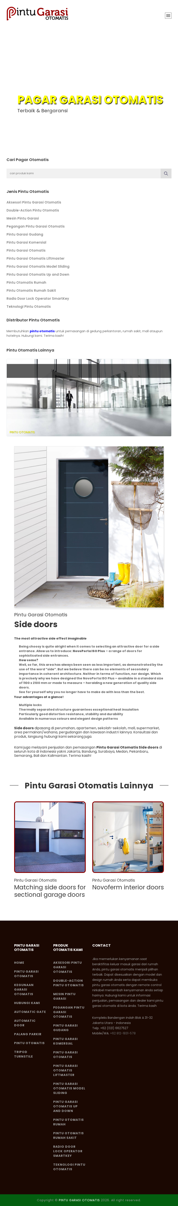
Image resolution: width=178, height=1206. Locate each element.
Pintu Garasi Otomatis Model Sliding (38, 266)
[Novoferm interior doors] (128, 837)
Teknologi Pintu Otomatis (29, 306)
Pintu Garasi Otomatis (26, 250)
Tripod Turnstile (23, 1054)
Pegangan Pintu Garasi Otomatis (36, 226)
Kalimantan (57, 755)
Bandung (89, 751)
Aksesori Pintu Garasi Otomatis (34, 202)
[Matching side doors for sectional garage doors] (50, 837)
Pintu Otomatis (29, 1043)
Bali (36, 755)
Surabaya (106, 751)
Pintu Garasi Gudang (25, 234)
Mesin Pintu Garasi (23, 218)
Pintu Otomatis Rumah (26, 282)
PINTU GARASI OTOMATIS (79, 1200)
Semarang (23, 755)
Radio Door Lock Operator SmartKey (38, 298)
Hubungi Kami (27, 1003)
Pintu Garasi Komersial (26, 242)
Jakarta (73, 751)
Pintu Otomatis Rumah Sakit (31, 290)
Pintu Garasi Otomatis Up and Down (38, 274)
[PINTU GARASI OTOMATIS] (38, 14)
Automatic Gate (30, 1012)
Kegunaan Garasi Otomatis (24, 989)
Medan (122, 751)
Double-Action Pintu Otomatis (33, 210)
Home (19, 962)
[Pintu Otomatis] (89, 397)
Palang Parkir (27, 1034)
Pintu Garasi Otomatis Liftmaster (35, 258)
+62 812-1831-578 (123, 1033)
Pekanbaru (138, 751)
